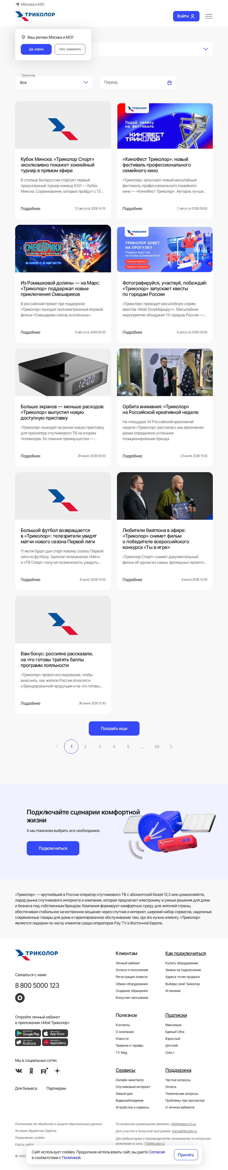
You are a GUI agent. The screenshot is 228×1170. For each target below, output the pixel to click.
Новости (122, 1038)
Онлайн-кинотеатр (130, 1080)
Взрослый (172, 1038)
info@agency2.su (183, 1124)
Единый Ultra (174, 1032)
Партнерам (56, 1088)
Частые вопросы (178, 1080)
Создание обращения (132, 991)
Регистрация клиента (132, 977)
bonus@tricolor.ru (184, 1131)
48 (156, 746)
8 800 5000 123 (37, 985)
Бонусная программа (132, 997)
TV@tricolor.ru (154, 1143)
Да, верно (36, 49)
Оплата (170, 1087)
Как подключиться (185, 953)
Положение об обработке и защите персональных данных (58, 1124)
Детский (171, 1045)
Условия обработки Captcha (35, 1131)
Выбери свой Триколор (182, 984)
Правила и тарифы (129, 1045)
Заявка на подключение (183, 970)
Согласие (157, 1152)
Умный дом (124, 1094)
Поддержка (178, 1070)
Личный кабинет (128, 963)
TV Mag (121, 1052)
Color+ (170, 1052)
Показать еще (114, 728)
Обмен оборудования (132, 984)
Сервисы (125, 1070)
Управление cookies (30, 1138)
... (142, 746)
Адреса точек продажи (182, 977)
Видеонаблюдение (129, 1100)
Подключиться (53, 848)
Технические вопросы (181, 1094)
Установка (172, 991)
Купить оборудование (181, 963)
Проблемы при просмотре (185, 1100)
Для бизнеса (26, 1088)
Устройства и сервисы (132, 1107)
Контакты (123, 1025)
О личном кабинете (179, 1107)
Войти (183, 15)
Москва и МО (32, 4)
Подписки (176, 1015)
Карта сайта (24, 1144)
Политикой (71, 1157)
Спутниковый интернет (133, 1087)
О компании (125, 1032)
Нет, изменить (70, 49)
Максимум (173, 1025)
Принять (186, 1154)
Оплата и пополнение (132, 970)
